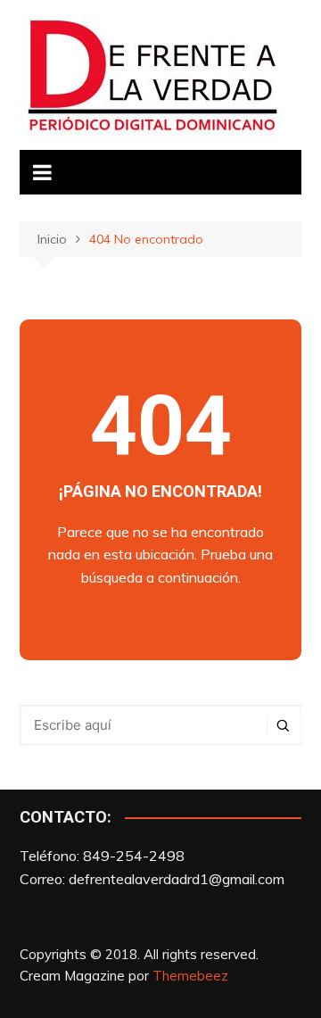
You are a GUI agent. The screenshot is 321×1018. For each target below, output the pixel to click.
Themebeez (190, 975)
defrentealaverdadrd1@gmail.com (176, 879)
